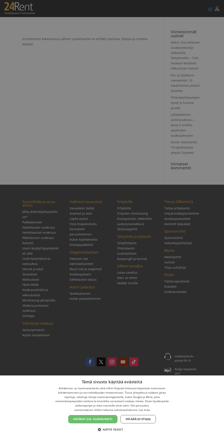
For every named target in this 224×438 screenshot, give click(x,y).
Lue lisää (144, 410)
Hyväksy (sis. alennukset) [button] (92, 419)
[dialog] (112, 406)
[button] (112, 430)
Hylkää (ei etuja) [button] (138, 419)
